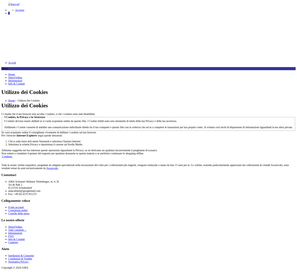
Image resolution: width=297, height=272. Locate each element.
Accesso (19, 10)
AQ (11, 236)
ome (11, 100)
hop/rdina (15, 226)
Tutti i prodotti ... (17, 229)
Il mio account (16, 207)
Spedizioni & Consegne (21, 255)
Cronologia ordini (18, 210)
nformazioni (15, 233)
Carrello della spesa (18, 213)
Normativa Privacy (18, 261)
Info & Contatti (16, 239)
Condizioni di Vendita (20, 258)
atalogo (13, 242)
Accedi (12, 62)
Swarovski (52, 168)
